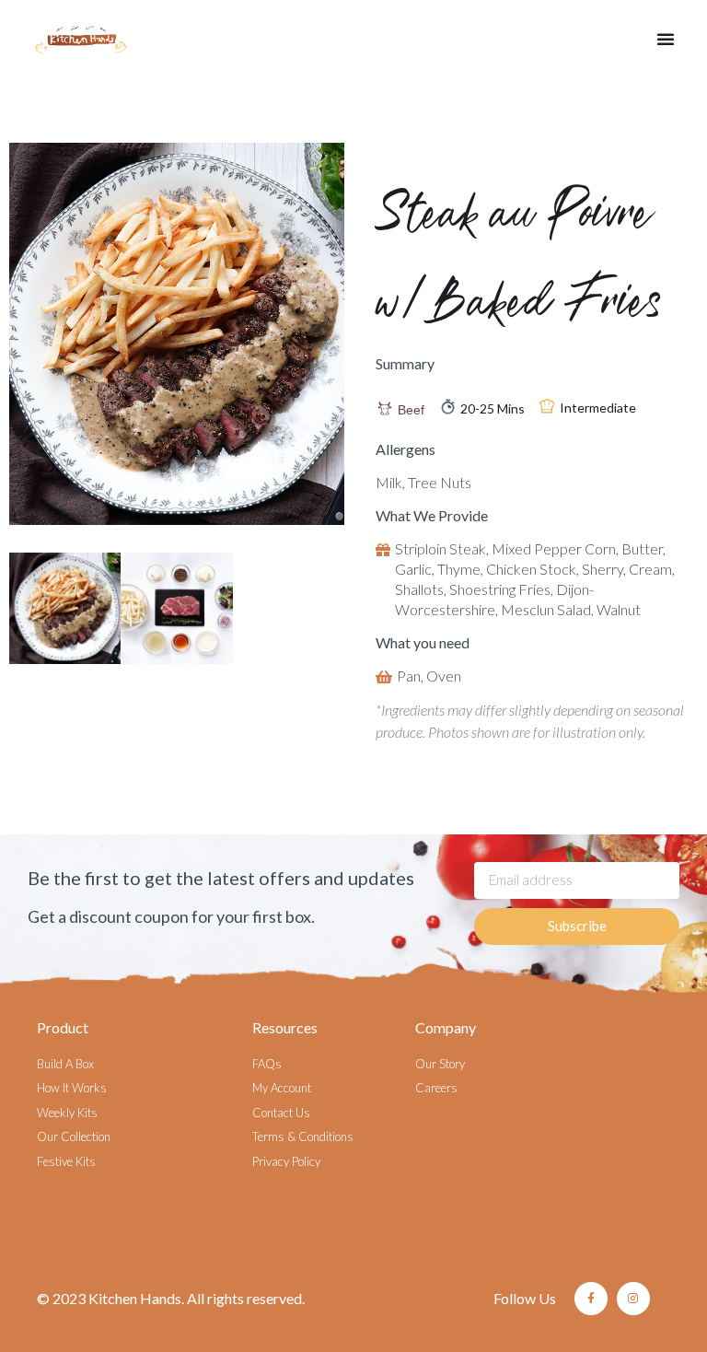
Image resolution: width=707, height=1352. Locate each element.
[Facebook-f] (591, 1298)
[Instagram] (633, 1298)
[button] (665, 38)
